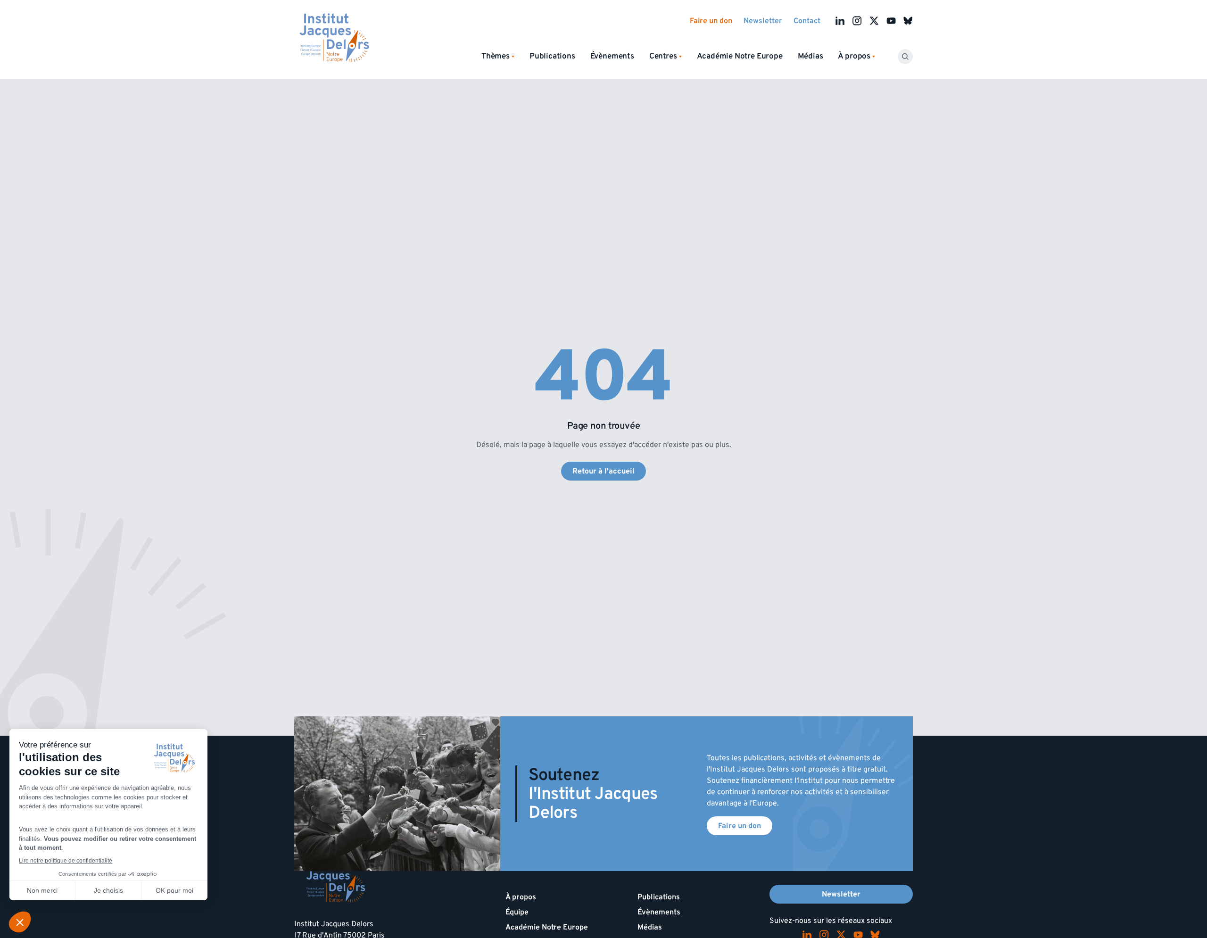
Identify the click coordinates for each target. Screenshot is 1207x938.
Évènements (612, 56)
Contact (807, 21)
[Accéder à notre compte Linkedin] (840, 20)
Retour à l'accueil (603, 471)
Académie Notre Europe (740, 56)
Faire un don (711, 21)
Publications (552, 56)
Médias (810, 56)
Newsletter (763, 21)
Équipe (517, 912)
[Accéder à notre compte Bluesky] (908, 20)
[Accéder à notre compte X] (874, 20)
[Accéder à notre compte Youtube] (891, 20)
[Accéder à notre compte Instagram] (857, 20)
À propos (520, 897)
